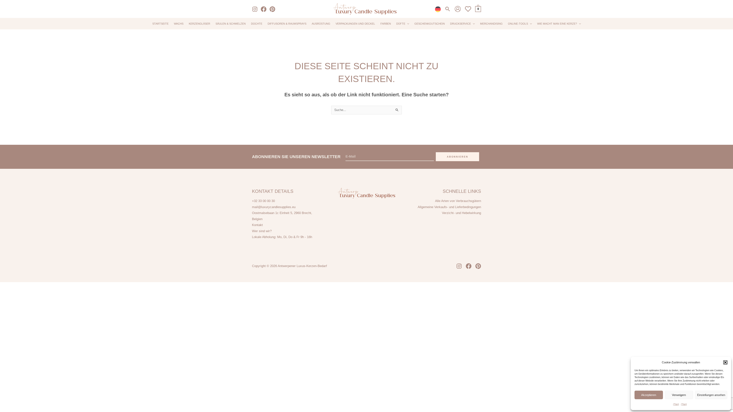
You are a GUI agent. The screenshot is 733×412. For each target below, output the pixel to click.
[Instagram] (255, 9)
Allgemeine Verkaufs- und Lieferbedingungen (449, 207)
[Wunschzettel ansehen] (468, 11)
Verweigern (679, 395)
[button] (725, 362)
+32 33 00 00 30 (263, 201)
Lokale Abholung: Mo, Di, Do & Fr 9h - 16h (282, 237)
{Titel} (676, 404)
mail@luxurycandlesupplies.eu (273, 207)
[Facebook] (263, 9)
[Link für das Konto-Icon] (457, 9)
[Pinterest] (272, 9)
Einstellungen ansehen (711, 395)
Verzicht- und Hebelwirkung (461, 213)
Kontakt (257, 225)
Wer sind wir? (262, 231)
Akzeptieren (648, 395)
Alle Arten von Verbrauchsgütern (458, 201)
